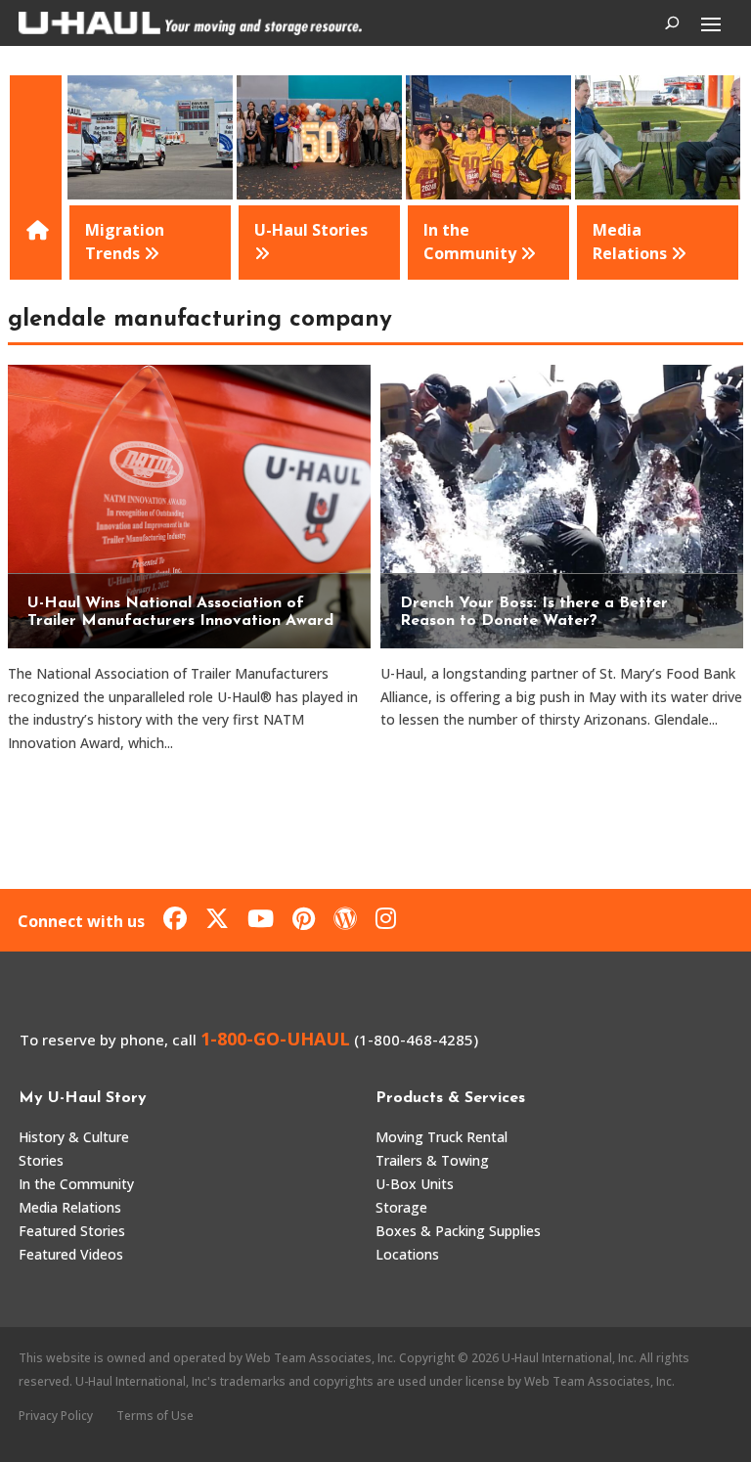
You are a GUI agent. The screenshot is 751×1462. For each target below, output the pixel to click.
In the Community (76, 1183)
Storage (401, 1207)
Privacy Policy (56, 1415)
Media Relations (70, 1207)
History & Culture (74, 1137)
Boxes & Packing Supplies (458, 1230)
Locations (407, 1254)
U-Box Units (415, 1183)
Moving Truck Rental (442, 1137)
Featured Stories (72, 1230)
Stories (41, 1160)
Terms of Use (155, 1415)
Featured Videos (71, 1254)
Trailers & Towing (432, 1160)
